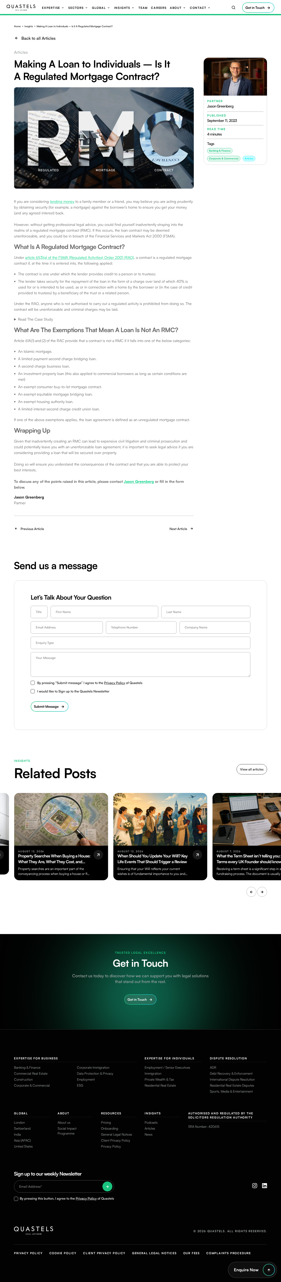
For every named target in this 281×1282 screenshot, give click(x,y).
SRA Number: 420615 (203, 1126)
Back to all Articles (38, 38)
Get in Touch (255, 8)
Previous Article (32, 529)
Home (17, 26)
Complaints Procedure (228, 1253)
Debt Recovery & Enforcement (231, 1073)
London (19, 1122)
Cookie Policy (63, 1253)
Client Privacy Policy (115, 1140)
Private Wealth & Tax (159, 1079)
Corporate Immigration (93, 1067)
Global (99, 7)
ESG (80, 1085)
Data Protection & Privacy (95, 1073)
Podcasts (151, 1122)
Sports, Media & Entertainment (231, 1091)
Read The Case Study (35, 319)
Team (143, 7)
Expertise (51, 7)
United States (23, 1146)
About (176, 7)
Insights (122, 7)
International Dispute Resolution (232, 1079)
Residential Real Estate (160, 1085)
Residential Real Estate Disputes (232, 1085)
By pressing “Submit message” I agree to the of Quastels (89, 683)
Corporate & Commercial (32, 1085)
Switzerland (22, 1128)
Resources (111, 1113)
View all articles (252, 769)
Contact (198, 7)
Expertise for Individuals (169, 1058)
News (148, 1134)
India (17, 1134)
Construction (23, 1079)
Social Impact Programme (67, 1130)
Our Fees (191, 1253)
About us (64, 1122)
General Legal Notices (116, 1134)
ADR (213, 1067)
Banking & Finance (27, 1067)
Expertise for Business (36, 1058)
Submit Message (46, 706)
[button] (251, 892)
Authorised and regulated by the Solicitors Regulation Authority (220, 1115)
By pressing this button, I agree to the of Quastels (67, 1198)
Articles (249, 158)
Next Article (178, 529)
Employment (86, 1079)
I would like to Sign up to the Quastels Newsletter (73, 691)
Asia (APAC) (22, 1140)
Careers (159, 7)
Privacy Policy (114, 683)
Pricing (106, 1122)
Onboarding (109, 1128)
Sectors (76, 7)
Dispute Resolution (228, 1058)
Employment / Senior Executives (167, 1067)
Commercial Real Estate (31, 1073)
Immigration (153, 1073)
